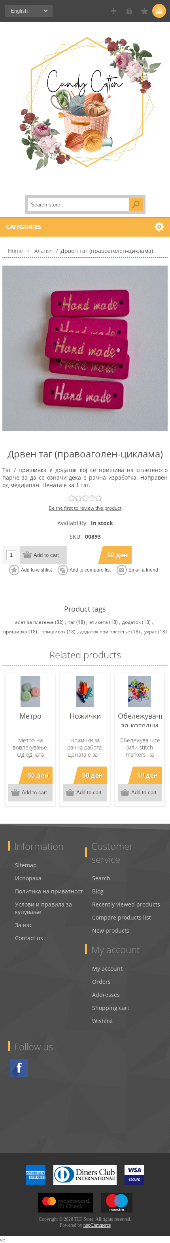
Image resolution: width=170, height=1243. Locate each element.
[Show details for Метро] (30, 691)
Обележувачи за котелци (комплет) (140, 725)
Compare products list (121, 917)
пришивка (15, 631)
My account (107, 968)
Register (114, 11)
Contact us (29, 938)
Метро (30, 716)
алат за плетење (34, 622)
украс (150, 631)
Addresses (106, 994)
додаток (131, 622)
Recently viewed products (126, 904)
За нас (23, 925)
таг (71, 622)
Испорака (28, 878)
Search (101, 878)
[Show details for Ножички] (85, 691)
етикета (98, 622)
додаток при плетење (105, 631)
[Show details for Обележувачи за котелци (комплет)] (140, 691)
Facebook (19, 1068)
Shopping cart (110, 1008)
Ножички (85, 716)
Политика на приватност (49, 891)
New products (110, 930)
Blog (98, 891)
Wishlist (102, 1021)
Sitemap (26, 865)
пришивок (54, 631)
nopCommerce (97, 1225)
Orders (101, 981)
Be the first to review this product (85, 508)
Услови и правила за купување (43, 908)
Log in (129, 11)
